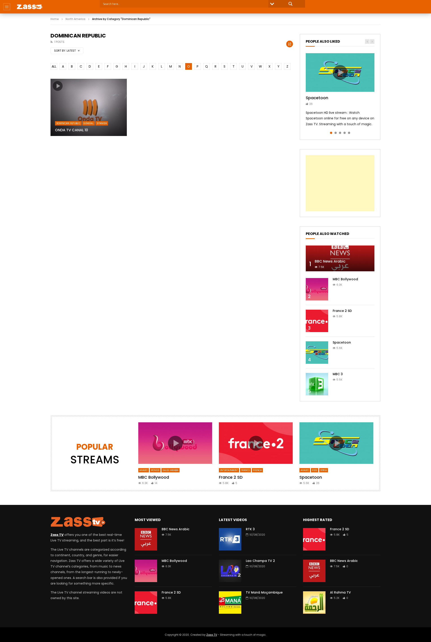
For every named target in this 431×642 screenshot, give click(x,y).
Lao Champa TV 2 (260, 561)
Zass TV (211, 635)
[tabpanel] (340, 90)
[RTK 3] (230, 539)
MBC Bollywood (345, 279)
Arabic (143, 470)
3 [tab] (340, 133)
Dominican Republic (68, 123)
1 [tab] (331, 133)
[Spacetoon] (317, 352)
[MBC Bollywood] (317, 289)
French (257, 470)
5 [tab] (349, 133)
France (245, 470)
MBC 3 (338, 374)
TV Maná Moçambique (264, 592)
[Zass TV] (29, 6)
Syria (323, 470)
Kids (314, 470)
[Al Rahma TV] (314, 602)
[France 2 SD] (317, 321)
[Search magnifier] (290, 4)
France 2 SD (342, 311)
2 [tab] (335, 133)
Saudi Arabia (170, 470)
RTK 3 (250, 529)
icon (58, 86)
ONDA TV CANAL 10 (71, 130)
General (89, 123)
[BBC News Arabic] (340, 258)
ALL (54, 66)
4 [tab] (344, 133)
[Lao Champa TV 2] (230, 571)
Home (55, 19)
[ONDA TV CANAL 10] (89, 107)
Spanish (102, 123)
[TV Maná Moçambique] (230, 602)
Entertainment (229, 470)
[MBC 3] (317, 384)
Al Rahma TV (340, 592)
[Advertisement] (340, 183)
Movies (155, 470)
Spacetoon (317, 98)
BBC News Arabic (330, 261)
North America (75, 19)
